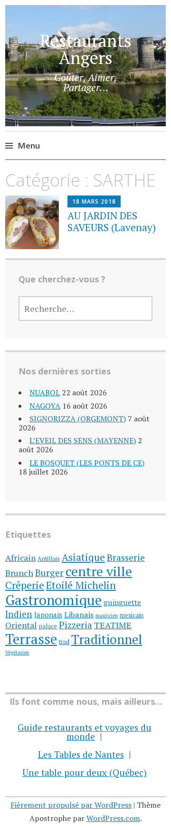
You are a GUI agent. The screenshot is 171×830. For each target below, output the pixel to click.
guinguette (122, 602)
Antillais (49, 559)
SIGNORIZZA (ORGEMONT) (77, 418)
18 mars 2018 (94, 201)
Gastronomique (53, 600)
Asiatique (83, 557)
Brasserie (126, 557)
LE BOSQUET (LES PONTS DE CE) (86, 462)
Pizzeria (75, 625)
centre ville (99, 571)
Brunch (19, 572)
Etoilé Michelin (81, 585)
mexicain (131, 615)
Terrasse (31, 639)
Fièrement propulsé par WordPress (71, 805)
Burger (49, 572)
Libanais (79, 614)
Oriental (21, 625)
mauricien (106, 615)
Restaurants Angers (86, 49)
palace (48, 626)
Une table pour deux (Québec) (84, 772)
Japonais (48, 614)
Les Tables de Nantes (81, 754)
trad (64, 642)
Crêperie (24, 585)
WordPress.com (113, 818)
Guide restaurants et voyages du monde (85, 731)
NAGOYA (44, 406)
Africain (20, 557)
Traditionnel (106, 639)
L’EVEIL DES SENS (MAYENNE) (82, 440)
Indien (18, 614)
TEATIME (113, 625)
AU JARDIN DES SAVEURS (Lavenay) (111, 221)
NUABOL (44, 392)
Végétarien (17, 652)
